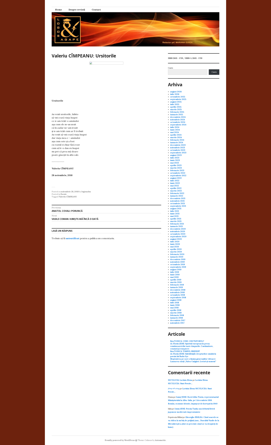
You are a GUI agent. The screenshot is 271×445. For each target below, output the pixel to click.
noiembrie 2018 (177, 292)
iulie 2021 (174, 211)
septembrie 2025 (178, 99)
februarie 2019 (177, 285)
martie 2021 (176, 221)
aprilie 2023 (176, 165)
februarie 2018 (177, 315)
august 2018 (175, 300)
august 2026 (176, 91)
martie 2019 (176, 282)
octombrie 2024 (177, 122)
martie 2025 (176, 109)
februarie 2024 (177, 140)
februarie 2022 (177, 193)
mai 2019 (174, 277)
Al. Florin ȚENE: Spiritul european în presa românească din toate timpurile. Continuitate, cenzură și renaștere (191, 346)
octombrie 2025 (177, 97)
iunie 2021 (175, 213)
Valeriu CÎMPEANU (68, 197)
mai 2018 (174, 308)
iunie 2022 (175, 183)
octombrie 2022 (177, 173)
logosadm (86, 191)
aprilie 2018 (175, 310)
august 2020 (176, 239)
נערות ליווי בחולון (173, 388)
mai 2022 (174, 186)
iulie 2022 (174, 180)
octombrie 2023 (177, 150)
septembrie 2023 (178, 152)
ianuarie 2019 (176, 287)
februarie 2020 (177, 254)
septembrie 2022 (178, 175)
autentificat (72, 238)
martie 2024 (176, 137)
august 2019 (175, 269)
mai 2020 (174, 247)
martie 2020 (176, 252)
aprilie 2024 (176, 135)
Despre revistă (77, 9)
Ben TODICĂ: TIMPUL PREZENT (185, 351)
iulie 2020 (174, 241)
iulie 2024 (174, 127)
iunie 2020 (175, 244)
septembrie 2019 (178, 267)
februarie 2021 (177, 224)
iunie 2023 (175, 160)
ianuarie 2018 (176, 318)
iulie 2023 (174, 158)
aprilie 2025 (175, 107)
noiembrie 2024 (177, 119)
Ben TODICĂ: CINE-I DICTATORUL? (187, 341)
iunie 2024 (175, 130)
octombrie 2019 (177, 264)
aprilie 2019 (175, 280)
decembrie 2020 (178, 229)
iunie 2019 (175, 274)
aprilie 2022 (176, 188)
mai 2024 (174, 132)
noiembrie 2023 (177, 147)
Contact (96, 9)
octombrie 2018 (177, 295)
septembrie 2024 (178, 125)
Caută (170, 68)
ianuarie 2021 (176, 226)
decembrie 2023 (178, 145)
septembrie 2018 (178, 297)
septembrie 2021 (178, 206)
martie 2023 (176, 168)
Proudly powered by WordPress (120, 440)
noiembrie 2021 (177, 201)
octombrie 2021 (177, 203)
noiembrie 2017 (177, 323)
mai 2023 (174, 163)
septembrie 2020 (178, 236)
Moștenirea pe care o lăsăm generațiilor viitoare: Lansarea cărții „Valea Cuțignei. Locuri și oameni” (193, 360)
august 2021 (175, 208)
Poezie (64, 194)
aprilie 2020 (176, 249)
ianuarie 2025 (176, 114)
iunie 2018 (175, 305)
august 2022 (176, 178)
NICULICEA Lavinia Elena (180, 380)
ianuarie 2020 (176, 257)
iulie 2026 (174, 94)
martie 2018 (176, 313)
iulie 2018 (174, 302)
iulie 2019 (174, 272)
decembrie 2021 (177, 198)
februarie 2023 (177, 170)
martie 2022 (176, 191)
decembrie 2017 (177, 320)
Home (58, 9)
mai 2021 (174, 216)
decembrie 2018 (177, 290)
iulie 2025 (174, 104)
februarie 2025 (177, 112)
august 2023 (176, 155)
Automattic (160, 440)
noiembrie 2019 (177, 262)
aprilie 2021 (175, 219)
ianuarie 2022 (176, 196)
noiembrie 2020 (177, 231)
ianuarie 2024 (176, 142)
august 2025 (176, 102)
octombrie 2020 (177, 234)
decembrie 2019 (177, 259)
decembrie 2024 (178, 117)
